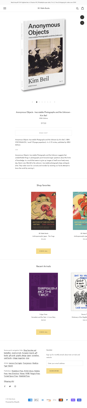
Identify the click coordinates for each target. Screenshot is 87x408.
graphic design (21, 355)
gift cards (12, 355)
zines (27, 358)
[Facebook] (5, 386)
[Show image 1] (36, 102)
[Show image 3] (42, 102)
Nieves (22, 373)
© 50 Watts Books (10, 399)
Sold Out (43, 133)
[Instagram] (15, 386)
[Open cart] (82, 8)
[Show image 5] (47, 102)
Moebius (35, 363)
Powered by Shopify (12, 402)
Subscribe (54, 371)
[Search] (77, 8)
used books (8, 358)
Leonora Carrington (15, 363)
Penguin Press (35, 373)
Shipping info (9, 381)
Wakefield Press (24, 376)
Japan (29, 355)
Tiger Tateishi (8, 366)
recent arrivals (16, 353)
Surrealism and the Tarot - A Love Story (43, 317)
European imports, (28, 353)
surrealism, (35, 355)
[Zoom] (82, 17)
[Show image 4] (44, 102)
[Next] (54, 102)
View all (43, 251)
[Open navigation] (4, 8)
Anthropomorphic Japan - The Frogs (43, 236)
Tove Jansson (27, 363)
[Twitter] (10, 386)
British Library (28, 371)
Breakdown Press (17, 371)
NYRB (27, 373)
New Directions (13, 373)
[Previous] (32, 102)
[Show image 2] (39, 102)
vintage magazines (19, 358)
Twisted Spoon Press (11, 376)
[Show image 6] (50, 102)
